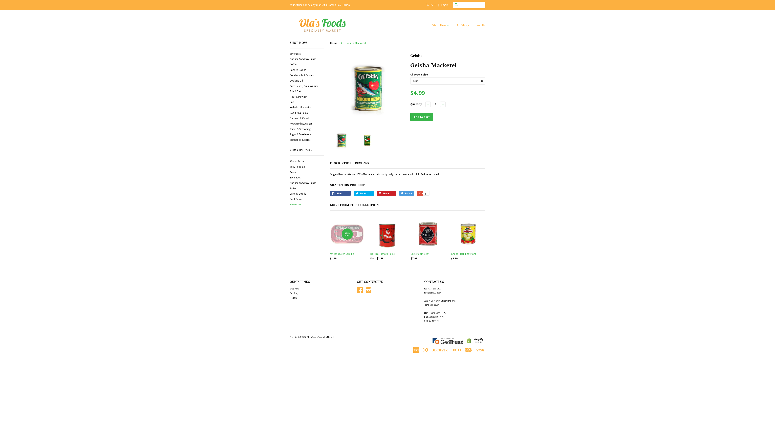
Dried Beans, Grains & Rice (304, 86)
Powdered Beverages (301, 123)
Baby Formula (297, 167)
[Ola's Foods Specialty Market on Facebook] (360, 291)
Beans (293, 172)
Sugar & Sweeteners (300, 134)
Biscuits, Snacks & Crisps (303, 59)
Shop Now (439, 25)
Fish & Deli (295, 91)
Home (333, 43)
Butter (293, 188)
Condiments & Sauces (301, 75)
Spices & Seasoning (300, 129)
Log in (444, 5)
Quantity (416, 104)
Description (341, 163)
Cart (433, 5)
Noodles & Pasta (299, 113)
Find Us (480, 25)
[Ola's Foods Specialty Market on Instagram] (369, 291)
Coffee (293, 64)
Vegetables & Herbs (300, 139)
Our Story (462, 25)
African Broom (297, 161)
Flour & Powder (298, 97)
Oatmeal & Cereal (299, 118)
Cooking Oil (296, 80)
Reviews (362, 163)
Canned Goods (298, 70)
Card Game (296, 199)
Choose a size (419, 74)
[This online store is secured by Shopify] (475, 344)
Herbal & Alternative (300, 107)
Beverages (295, 54)
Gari (292, 102)
